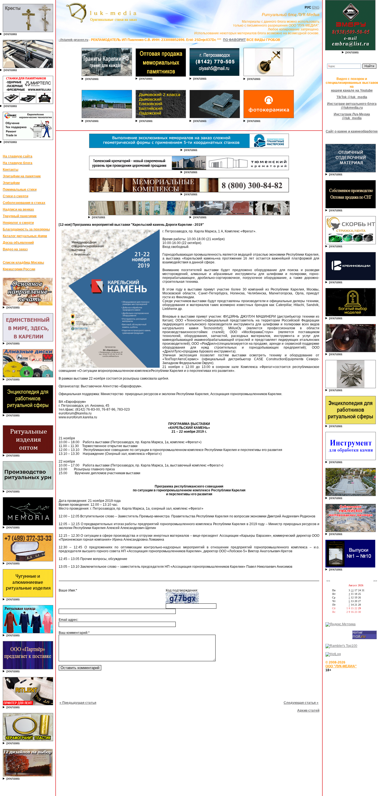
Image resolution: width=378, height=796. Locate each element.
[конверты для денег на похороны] (28, 775)
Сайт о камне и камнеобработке (352, 131)
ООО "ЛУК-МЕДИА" (341, 666)
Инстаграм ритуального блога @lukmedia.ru (352, 106)
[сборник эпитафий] (350, 566)
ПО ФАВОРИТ (202, 40)
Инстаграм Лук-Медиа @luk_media (352, 116)
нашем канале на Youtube (352, 90)
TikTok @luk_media (351, 97)
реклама (10, 34)
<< (328, 581)
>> (375, 581)
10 (352, 590)
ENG (315, 7)
